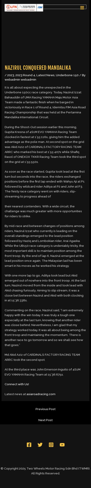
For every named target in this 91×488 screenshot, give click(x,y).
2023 (10, 75)
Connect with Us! (17, 384)
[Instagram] (51, 444)
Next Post (45, 420)
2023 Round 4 (25, 75)
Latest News (45, 75)
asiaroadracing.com (41, 394)
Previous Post (45, 409)
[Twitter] (40, 444)
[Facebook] (29, 444)
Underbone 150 (67, 75)
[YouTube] (62, 444)
